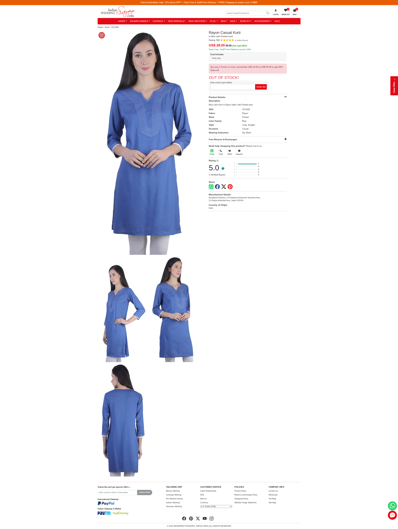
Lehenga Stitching (173, 495)
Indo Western (196, 21)
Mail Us (203, 499)
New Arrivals (176, 21)
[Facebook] (217, 187)
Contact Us (273, 491)
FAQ (202, 495)
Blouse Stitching (173, 491)
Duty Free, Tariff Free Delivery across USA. (230, 49)
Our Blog (272, 499)
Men (223, 21)
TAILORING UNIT (174, 487)
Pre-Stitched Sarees (174, 499)
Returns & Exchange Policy (245, 495)
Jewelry (245, 21)
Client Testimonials (208, 491)
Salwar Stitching (173, 503)
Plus (213, 21)
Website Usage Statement (245, 503)
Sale (277, 21)
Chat (212, 154)
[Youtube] (205, 518)
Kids (232, 21)
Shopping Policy (241, 499)
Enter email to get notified (221, 83)
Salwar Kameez (139, 21)
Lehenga (158, 21)
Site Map (272, 503)
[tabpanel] (148, 142)
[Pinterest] (230, 187)
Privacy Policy (240, 491)
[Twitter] (223, 187)
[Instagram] (211, 518)
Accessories (262, 21)
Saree (121, 21)
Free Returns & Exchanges (223, 139)
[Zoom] (148, 142)
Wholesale (273, 495)
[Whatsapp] (211, 186)
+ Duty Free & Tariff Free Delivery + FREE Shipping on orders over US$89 (219, 2)
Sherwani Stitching (174, 506)
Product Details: (217, 97)
